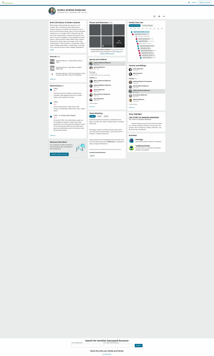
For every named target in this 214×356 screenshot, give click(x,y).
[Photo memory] (95, 30)
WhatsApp (107, 354)
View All (53, 79)
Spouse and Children (135, 25)
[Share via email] (159, 16)
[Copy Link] (164, 16)
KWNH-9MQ (84, 12)
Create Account (205, 2)
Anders (99, 116)
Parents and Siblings (148, 25)
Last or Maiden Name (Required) (111, 342)
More (52, 50)
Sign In (193, 2)
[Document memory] (107, 41)
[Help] (189, 2)
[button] (67, 61)
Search (138, 345)
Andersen (92, 116)
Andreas (92, 155)
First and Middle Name (76, 342)
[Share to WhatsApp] (154, 16)
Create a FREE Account (59, 154)
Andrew (106, 116)
